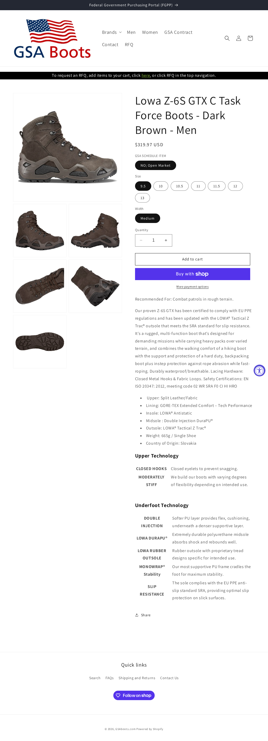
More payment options (192, 286)
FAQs (109, 677)
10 (161, 186)
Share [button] (146, 615)
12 (235, 186)
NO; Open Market (156, 165)
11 (198, 186)
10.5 (179, 186)
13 (142, 197)
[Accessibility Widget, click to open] (259, 371)
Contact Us (169, 677)
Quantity (141, 230)
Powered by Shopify (149, 729)
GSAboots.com (125, 729)
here (146, 75)
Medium (148, 218)
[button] (111, 32)
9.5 (143, 186)
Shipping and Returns (137, 677)
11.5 (216, 186)
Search (95, 677)
